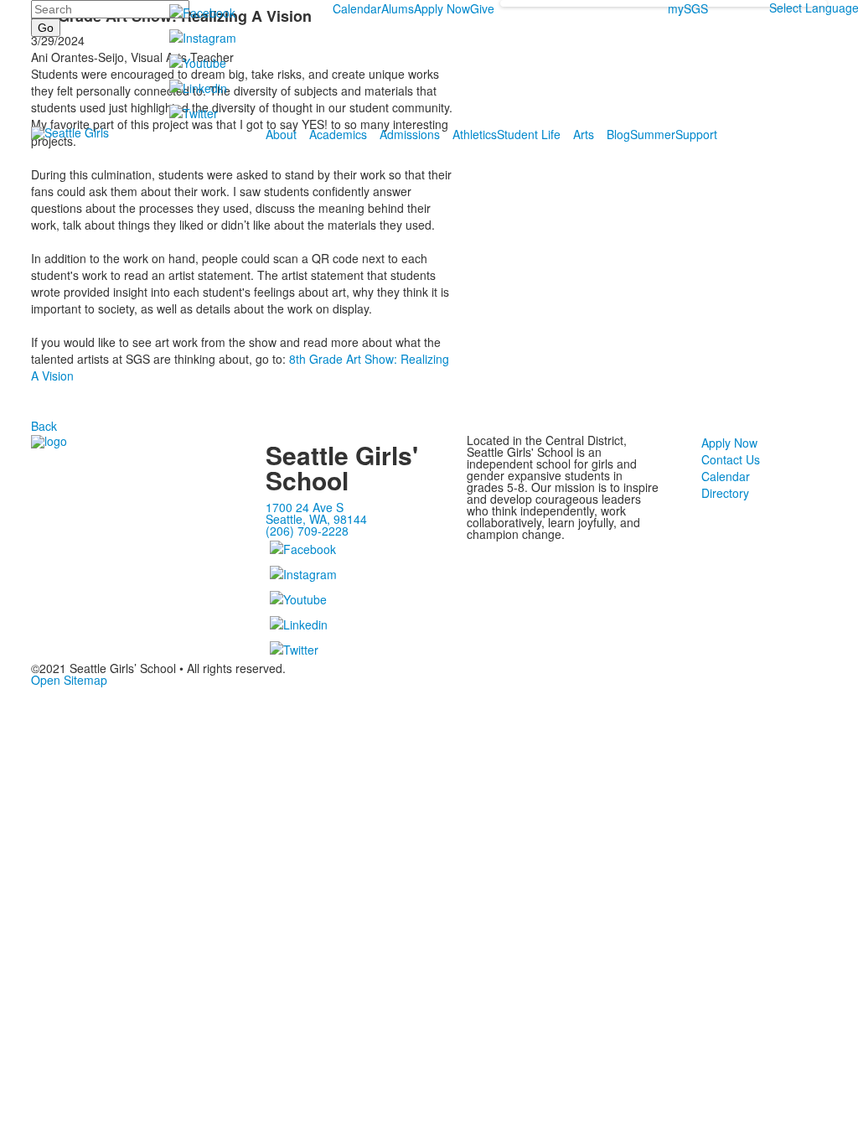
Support (696, 134)
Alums (397, 8)
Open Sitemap (69, 679)
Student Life (529, 134)
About (281, 134)
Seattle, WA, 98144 (316, 518)
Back (44, 425)
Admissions (410, 134)
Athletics (474, 134)
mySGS (688, 8)
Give (482, 8)
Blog (618, 134)
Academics (338, 134)
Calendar (357, 8)
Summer (652, 134)
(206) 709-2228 (307, 530)
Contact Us (730, 459)
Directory (725, 492)
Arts (583, 134)
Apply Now (442, 8)
